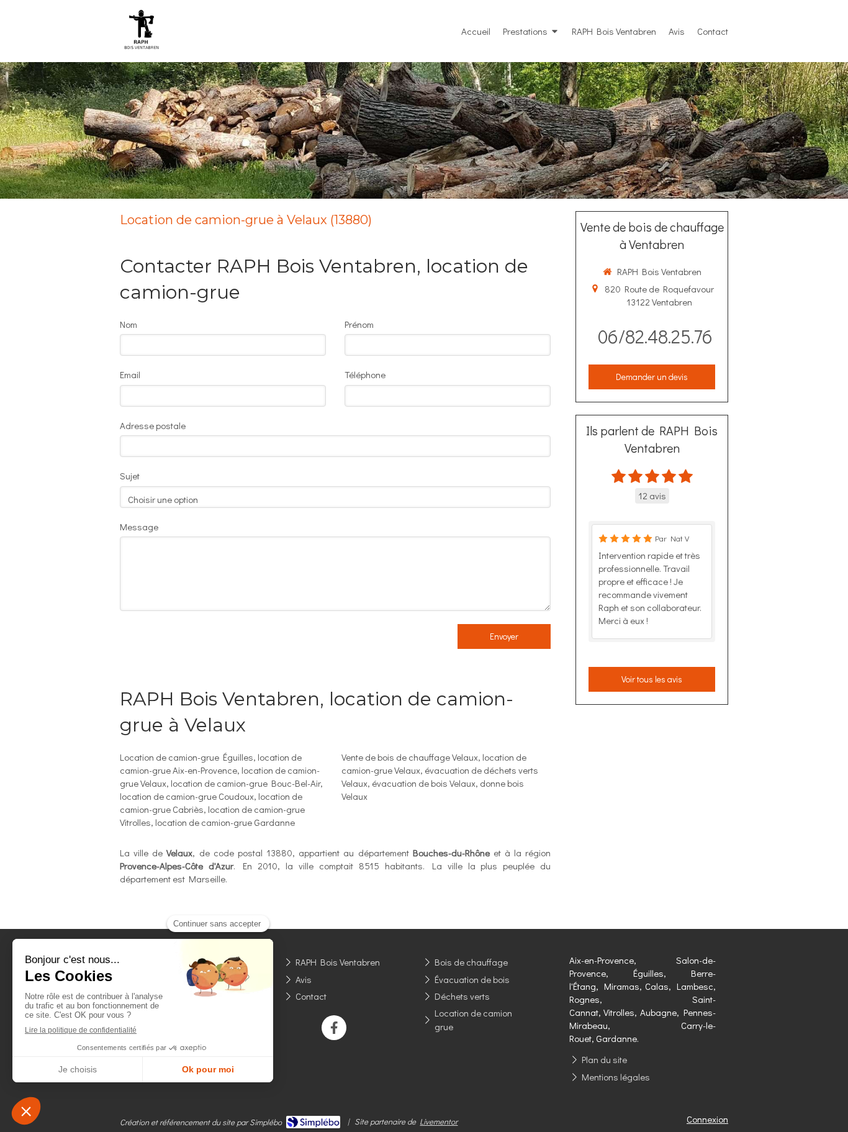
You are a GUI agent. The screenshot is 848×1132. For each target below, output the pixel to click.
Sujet (130, 475)
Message (139, 526)
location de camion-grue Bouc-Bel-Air (245, 783)
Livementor (439, 1121)
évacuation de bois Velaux (424, 783)
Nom (128, 324)
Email (130, 374)
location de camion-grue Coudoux (187, 796)
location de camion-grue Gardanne (225, 822)
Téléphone (365, 374)
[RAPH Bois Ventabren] (141, 56)
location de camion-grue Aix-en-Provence (211, 763)
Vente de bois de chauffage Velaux (409, 757)
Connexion (707, 1119)
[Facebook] (334, 1027)
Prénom (359, 324)
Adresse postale (153, 425)
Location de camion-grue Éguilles (186, 757)
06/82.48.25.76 (655, 336)
